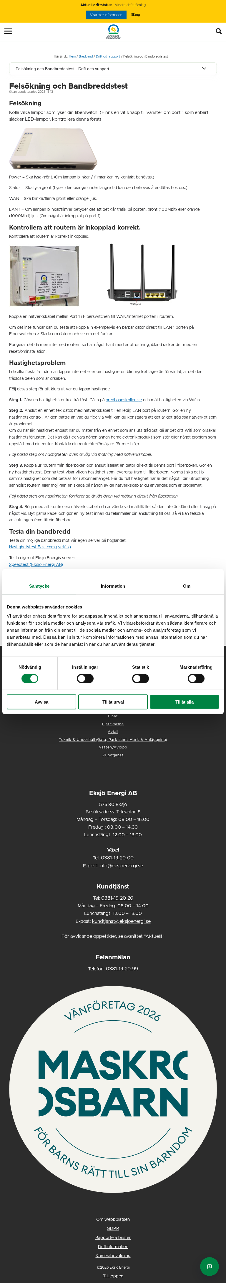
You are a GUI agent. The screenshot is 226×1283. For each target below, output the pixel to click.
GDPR (113, 1229)
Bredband (86, 56)
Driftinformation (113, 1247)
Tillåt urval (113, 701)
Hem (72, 56)
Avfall (113, 732)
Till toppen (113, 1276)
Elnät (113, 716)
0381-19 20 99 (122, 969)
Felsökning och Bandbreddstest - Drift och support (62, 68)
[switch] (85, 678)
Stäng (135, 15)
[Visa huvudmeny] (4, 31)
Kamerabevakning (113, 1256)
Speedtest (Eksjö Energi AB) (36, 565)
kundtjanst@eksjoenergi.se (121, 921)
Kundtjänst (113, 755)
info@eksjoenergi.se (121, 866)
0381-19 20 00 (117, 858)
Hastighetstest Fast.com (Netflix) (40, 547)
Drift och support (108, 56)
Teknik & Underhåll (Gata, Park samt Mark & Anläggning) (113, 740)
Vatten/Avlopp (113, 747)
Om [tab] (186, 585)
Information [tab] (113, 585)
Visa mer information (106, 15)
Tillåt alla (184, 701)
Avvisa (41, 701)
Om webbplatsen (113, 1220)
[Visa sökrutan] (220, 31)
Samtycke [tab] (39, 585)
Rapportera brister (113, 1238)
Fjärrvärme (113, 724)
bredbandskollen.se (124, 400)
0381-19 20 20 (117, 898)
